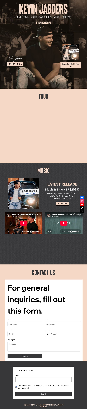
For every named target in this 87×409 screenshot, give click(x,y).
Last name (48, 320)
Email (10, 330)
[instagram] (40, 22)
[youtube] (46, 22)
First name (11, 320)
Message (11, 340)
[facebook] (37, 22)
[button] (15, 64)
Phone (47, 330)
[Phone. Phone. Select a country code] (48, 334)
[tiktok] (49, 22)
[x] (43, 22)
